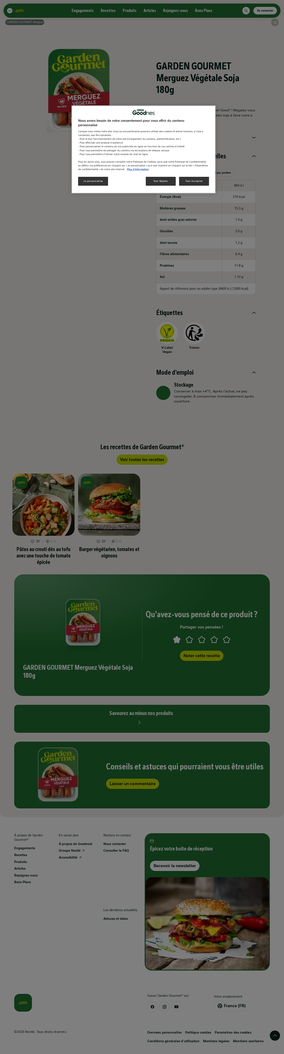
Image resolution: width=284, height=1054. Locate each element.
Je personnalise (93, 181)
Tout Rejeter (160, 181)
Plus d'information (138, 169)
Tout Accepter (194, 181)
